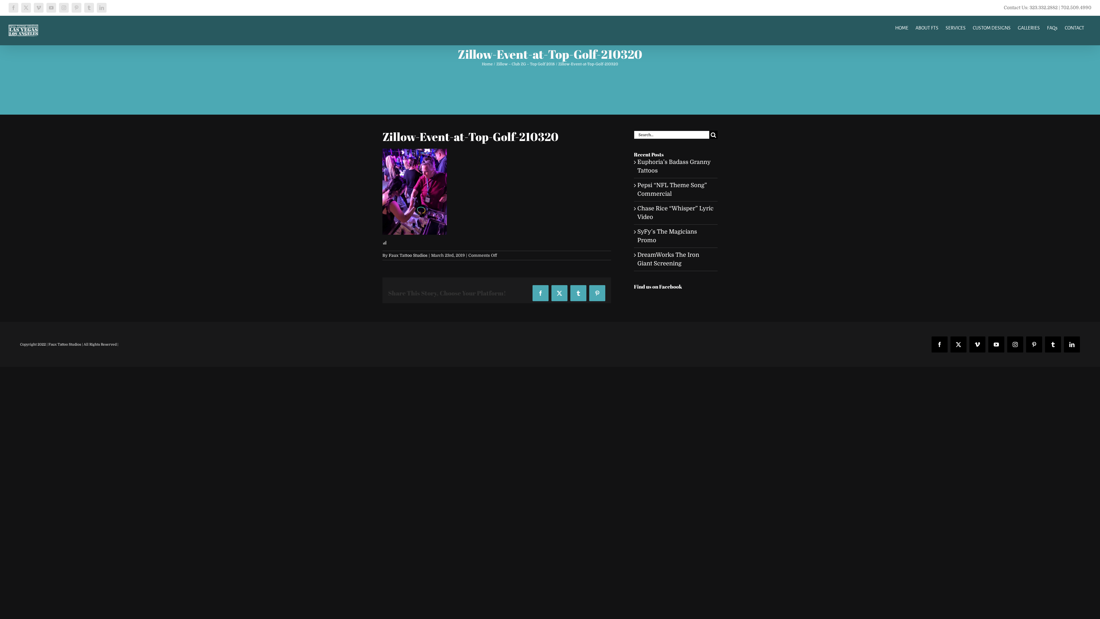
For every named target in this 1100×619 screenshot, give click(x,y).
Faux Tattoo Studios (408, 255)
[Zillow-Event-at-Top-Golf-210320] (414, 153)
